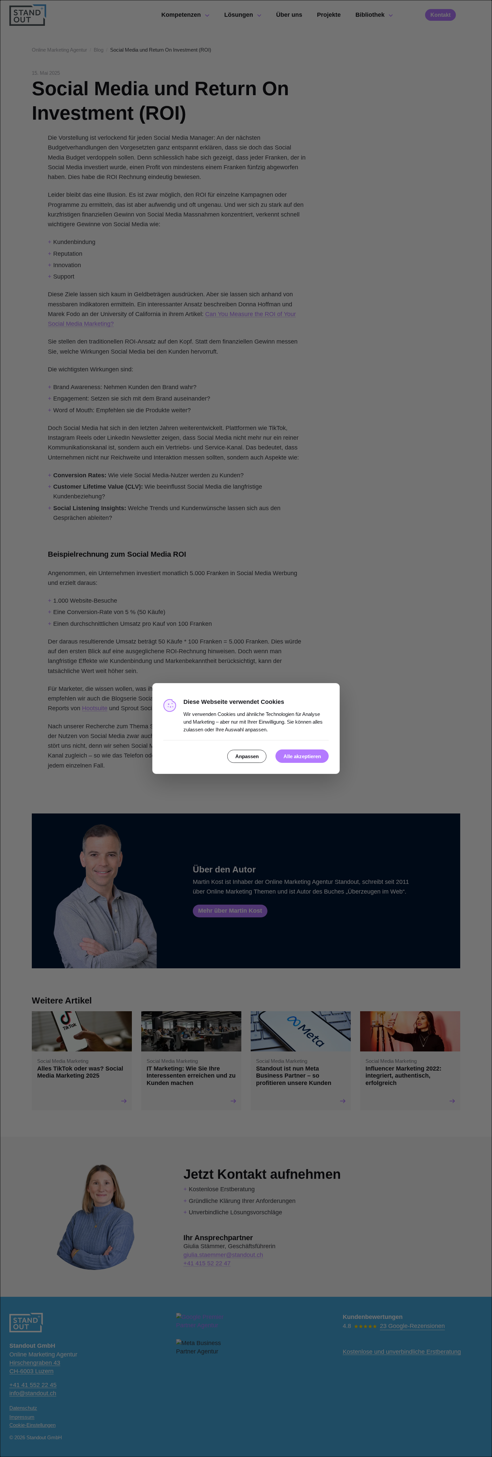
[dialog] (246, 728)
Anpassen (247, 756)
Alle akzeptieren (302, 756)
